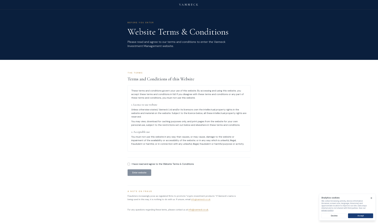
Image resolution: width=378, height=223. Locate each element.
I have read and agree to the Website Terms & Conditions (163, 164)
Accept (360, 216)
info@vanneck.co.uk (200, 199)
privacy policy (327, 210)
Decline (334, 216)
